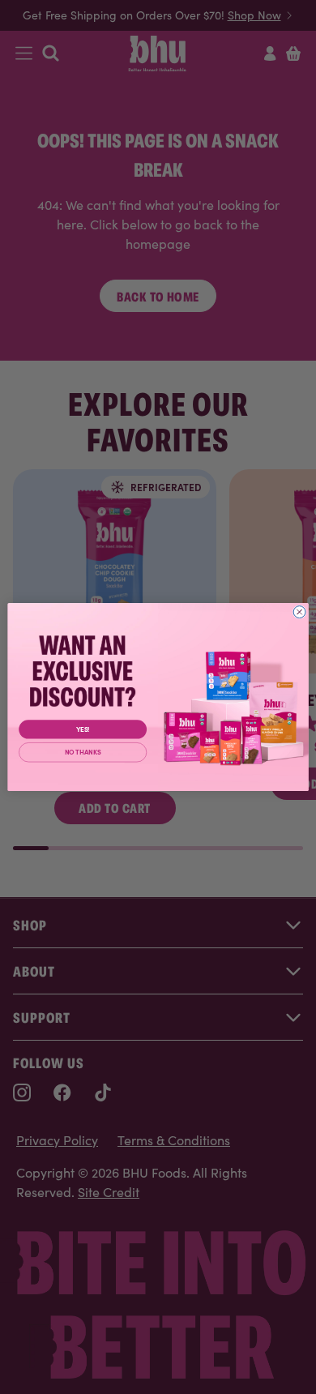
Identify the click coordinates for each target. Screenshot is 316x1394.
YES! (83, 729)
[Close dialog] (299, 612)
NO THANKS (83, 752)
